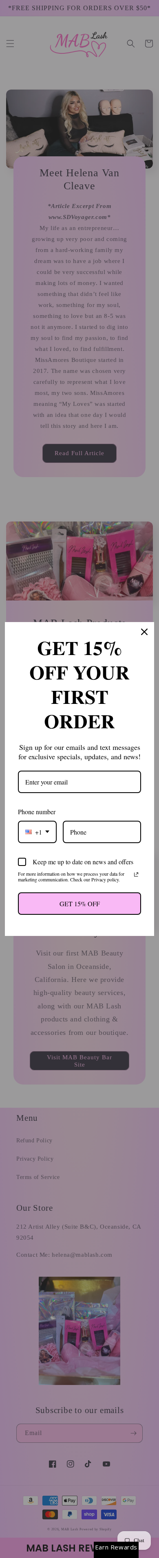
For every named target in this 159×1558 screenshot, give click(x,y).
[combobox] (37, 832)
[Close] (144, 632)
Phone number (36, 811)
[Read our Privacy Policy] (136, 874)
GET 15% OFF (80, 903)
